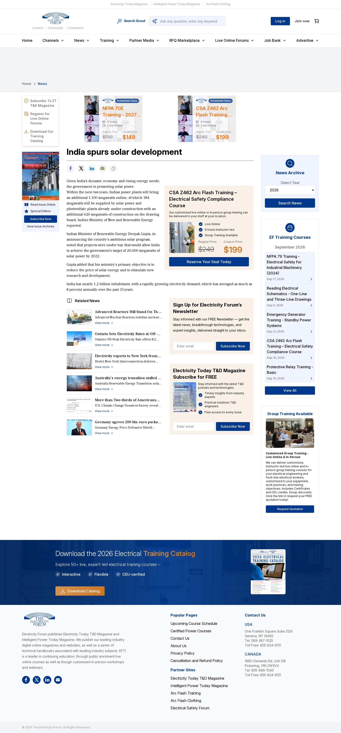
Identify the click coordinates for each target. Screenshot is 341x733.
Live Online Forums (232, 40)
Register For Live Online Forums (40, 118)
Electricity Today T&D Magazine (197, 678)
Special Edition (41, 211)
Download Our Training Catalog (41, 136)
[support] (102, 169)
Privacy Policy (182, 653)
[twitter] (81, 169)
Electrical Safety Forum (189, 708)
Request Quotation (290, 509)
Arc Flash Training (185, 693)
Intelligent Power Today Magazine (177, 4)
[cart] (316, 21)
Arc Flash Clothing (218, 4)
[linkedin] (92, 169)
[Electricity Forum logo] (56, 18)
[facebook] (70, 169)
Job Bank (272, 40)
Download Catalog (84, 591)
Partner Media (141, 40)
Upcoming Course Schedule (193, 623)
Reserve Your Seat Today (209, 261)
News (79, 40)
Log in (280, 21)
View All (289, 390)
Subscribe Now (233, 346)
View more (102, 323)
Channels (50, 40)
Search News (290, 203)
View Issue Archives (40, 226)
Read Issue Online (43, 204)
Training (107, 40)
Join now (302, 21)
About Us (178, 645)
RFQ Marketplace (184, 40)
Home (27, 40)
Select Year (290, 182)
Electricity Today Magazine (129, 4)
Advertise (304, 40)
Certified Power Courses (190, 631)
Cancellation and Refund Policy (196, 660)
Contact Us (180, 638)
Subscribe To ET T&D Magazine (43, 103)
